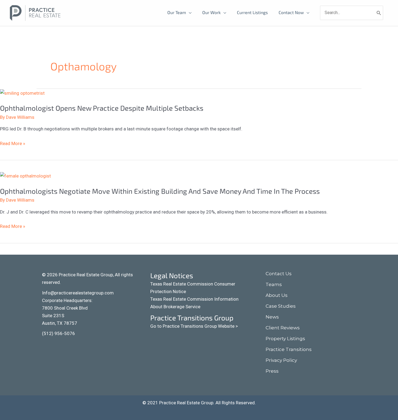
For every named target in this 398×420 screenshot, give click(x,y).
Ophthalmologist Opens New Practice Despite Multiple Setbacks (101, 108)
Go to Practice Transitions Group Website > (194, 326)
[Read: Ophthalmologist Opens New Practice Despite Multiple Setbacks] (22, 92)
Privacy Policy (281, 360)
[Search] (379, 12)
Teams (274, 284)
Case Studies (281, 306)
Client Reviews (283, 327)
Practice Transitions (289, 349)
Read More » (12, 143)
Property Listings (285, 338)
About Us (277, 295)
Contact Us (279, 273)
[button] (47, 345)
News (272, 317)
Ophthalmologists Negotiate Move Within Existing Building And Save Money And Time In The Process (160, 191)
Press (272, 371)
